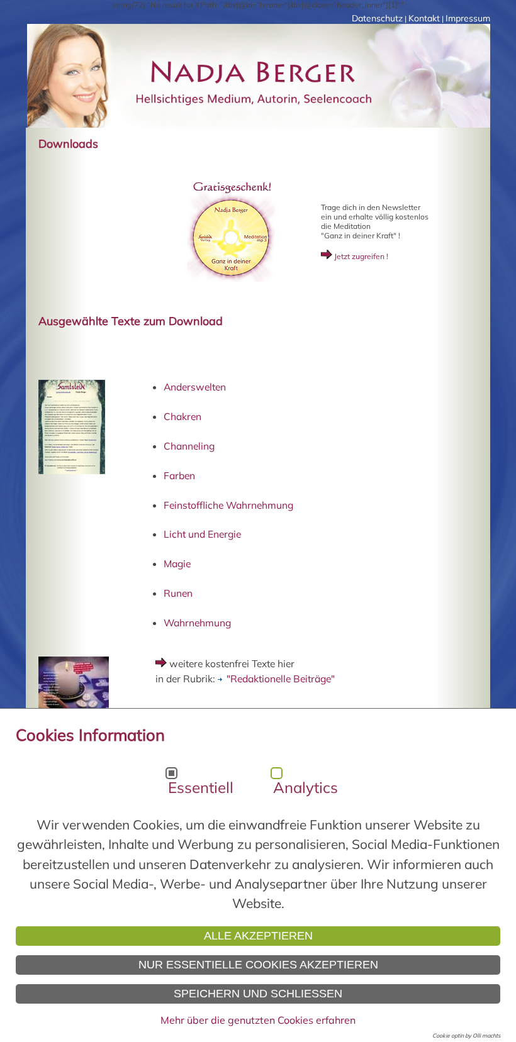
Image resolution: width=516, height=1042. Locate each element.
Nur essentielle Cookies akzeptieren (258, 964)
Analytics (305, 787)
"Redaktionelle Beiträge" (281, 678)
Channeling (189, 446)
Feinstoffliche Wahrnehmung (228, 505)
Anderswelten (195, 386)
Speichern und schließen (258, 993)
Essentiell (200, 787)
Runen (178, 593)
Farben (179, 475)
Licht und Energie (202, 534)
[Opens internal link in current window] (231, 279)
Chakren (182, 416)
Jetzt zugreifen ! (360, 256)
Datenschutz (377, 18)
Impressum (468, 18)
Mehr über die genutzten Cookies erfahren (258, 1020)
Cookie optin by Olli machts (466, 1035)
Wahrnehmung (197, 622)
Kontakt (424, 18)
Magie (177, 563)
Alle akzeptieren (258, 935)
